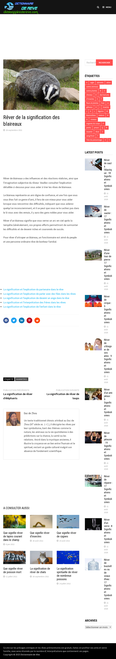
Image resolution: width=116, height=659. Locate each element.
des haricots (104, 95)
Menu (108, 7)
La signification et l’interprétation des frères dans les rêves (34, 302)
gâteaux (89, 107)
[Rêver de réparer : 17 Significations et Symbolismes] (93, 476)
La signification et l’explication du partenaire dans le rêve (33, 289)
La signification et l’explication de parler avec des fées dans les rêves (39, 293)
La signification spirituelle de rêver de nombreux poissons (67, 574)
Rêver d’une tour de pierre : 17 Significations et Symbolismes (108, 264)
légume (101, 111)
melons (101, 115)
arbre (108, 82)
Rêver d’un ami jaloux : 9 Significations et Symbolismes (108, 402)
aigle (92, 82)
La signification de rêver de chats (40, 570)
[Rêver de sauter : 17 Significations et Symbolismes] (93, 207)
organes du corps (93, 123)
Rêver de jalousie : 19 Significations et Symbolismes (108, 445)
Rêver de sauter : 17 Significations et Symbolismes (108, 219)
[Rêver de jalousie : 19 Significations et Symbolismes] (93, 433)
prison (96, 127)
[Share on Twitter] (14, 320)
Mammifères (21, 379)
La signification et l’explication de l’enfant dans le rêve (32, 306)
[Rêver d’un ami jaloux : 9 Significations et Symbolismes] (93, 390)
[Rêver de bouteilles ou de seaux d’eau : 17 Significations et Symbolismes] (93, 560)
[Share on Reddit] (37, 320)
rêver (97, 132)
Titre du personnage (94, 140)
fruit (102, 103)
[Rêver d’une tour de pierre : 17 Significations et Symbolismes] (93, 250)
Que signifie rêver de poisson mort (13, 570)
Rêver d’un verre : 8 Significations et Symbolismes (108, 531)
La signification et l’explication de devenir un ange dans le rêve (36, 298)
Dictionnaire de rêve (30, 654)
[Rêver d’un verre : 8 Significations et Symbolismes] (93, 520)
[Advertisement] (58, 34)
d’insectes (90, 99)
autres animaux (92, 86)
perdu (88, 127)
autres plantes (91, 91)
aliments (100, 82)
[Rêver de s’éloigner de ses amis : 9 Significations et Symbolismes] (93, 340)
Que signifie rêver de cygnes (66, 534)
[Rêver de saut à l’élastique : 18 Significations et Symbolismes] (93, 160)
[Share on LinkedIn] (21, 320)
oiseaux (93, 119)
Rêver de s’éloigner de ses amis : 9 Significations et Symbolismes (108, 356)
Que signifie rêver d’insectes (40, 534)
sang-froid (90, 136)
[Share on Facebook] (6, 320)
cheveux (89, 95)
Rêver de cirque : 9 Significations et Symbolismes (108, 309)
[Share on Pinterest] (29, 320)
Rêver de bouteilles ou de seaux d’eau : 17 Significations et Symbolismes (108, 579)
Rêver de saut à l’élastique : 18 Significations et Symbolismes (108, 174)
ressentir (89, 132)
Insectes (106, 107)
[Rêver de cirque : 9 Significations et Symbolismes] (93, 296)
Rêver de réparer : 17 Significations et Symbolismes (108, 489)
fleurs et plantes (92, 103)
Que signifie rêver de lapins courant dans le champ (13, 536)
